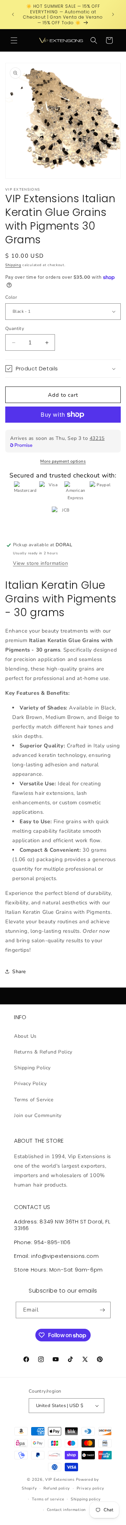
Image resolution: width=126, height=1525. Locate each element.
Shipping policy (86, 1499)
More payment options (63, 461)
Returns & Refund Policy (43, 1052)
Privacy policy (90, 1488)
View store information (40, 563)
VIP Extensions (60, 1479)
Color (11, 297)
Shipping (13, 265)
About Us (25, 1036)
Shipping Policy (32, 1067)
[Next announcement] (113, 14)
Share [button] (19, 971)
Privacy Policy (30, 1083)
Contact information (66, 1509)
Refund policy (56, 1488)
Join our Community (38, 1115)
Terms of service (48, 1499)
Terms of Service (34, 1099)
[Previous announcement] (13, 14)
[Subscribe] (102, 1310)
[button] (14, 40)
